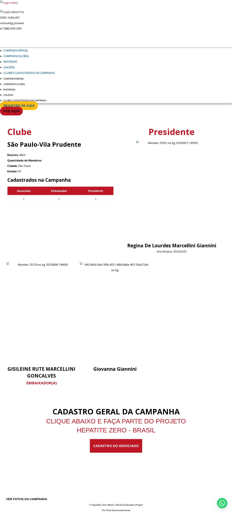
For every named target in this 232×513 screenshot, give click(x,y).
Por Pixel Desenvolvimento (116, 510)
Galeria (9, 67)
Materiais (10, 61)
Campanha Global (16, 56)
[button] (222, 503)
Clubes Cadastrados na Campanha (29, 73)
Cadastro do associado (116, 445)
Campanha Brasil (15, 50)
